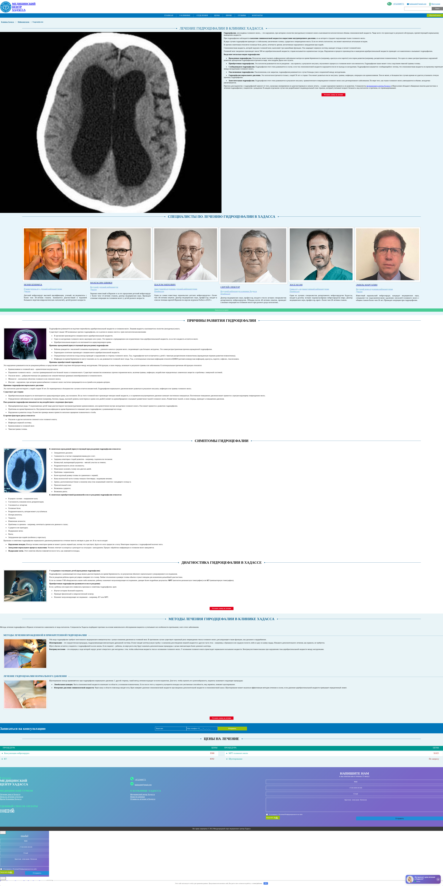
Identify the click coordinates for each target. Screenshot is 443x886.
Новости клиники (137, 797)
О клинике (184, 15)
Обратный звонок (435, 15)
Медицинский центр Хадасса (142, 794)
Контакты (257, 15)
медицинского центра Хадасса (379, 86)
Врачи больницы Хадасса (10, 799)
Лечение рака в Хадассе (10, 794)
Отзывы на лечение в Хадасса (142, 799)
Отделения (202, 15)
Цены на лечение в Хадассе (11, 797)
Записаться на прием (221, 310)
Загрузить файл (272, 817)
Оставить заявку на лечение (333, 95)
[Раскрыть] (438, 879)
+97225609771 (398, 4)
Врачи (229, 15)
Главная (168, 15)
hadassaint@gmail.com (417, 4)
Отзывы (242, 15)
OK (266, 883)
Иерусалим (435, 4)
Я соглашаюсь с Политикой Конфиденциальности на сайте (285, 814)
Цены (217, 15)
